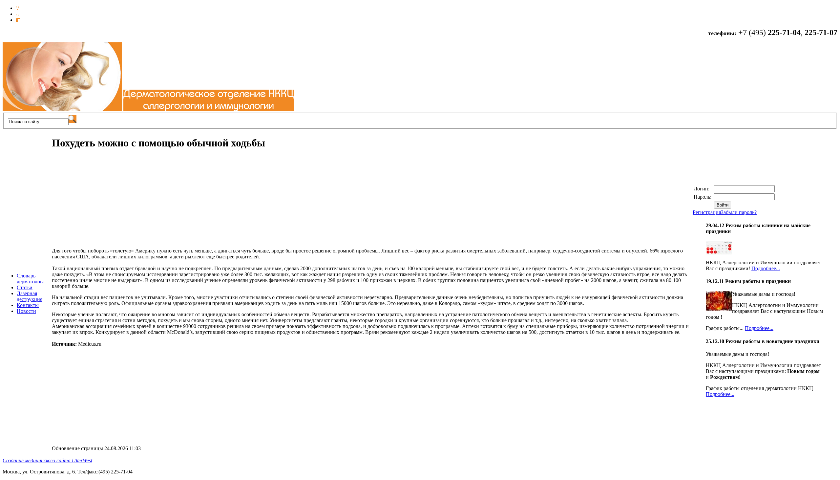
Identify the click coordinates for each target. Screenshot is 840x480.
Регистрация (707, 212)
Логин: (702, 188)
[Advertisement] (107, 202)
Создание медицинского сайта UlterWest (47, 460)
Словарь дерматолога (31, 278)
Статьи (24, 287)
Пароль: (703, 197)
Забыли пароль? (739, 212)
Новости (26, 311)
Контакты (28, 305)
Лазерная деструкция (29, 296)
